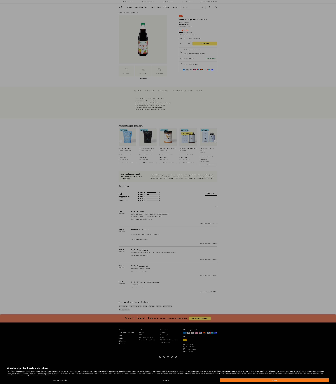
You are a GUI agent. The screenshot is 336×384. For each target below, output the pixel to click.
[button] (168, 189)
